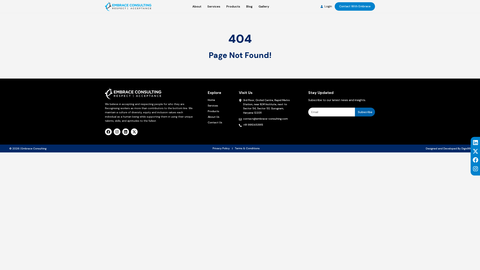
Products (213, 111)
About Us (213, 116)
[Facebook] (475, 160)
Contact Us (215, 122)
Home (211, 100)
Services (213, 105)
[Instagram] (475, 169)
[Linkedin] (475, 142)
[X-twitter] (475, 151)
